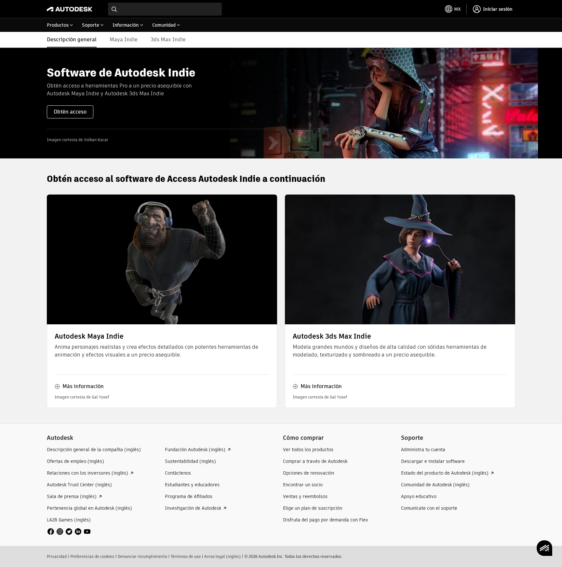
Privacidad (57, 556)
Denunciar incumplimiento (142, 556)
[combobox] (165, 9)
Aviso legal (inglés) (222, 556)
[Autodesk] (69, 9)
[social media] (69, 531)
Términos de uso (186, 556)
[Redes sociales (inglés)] (69, 531)
